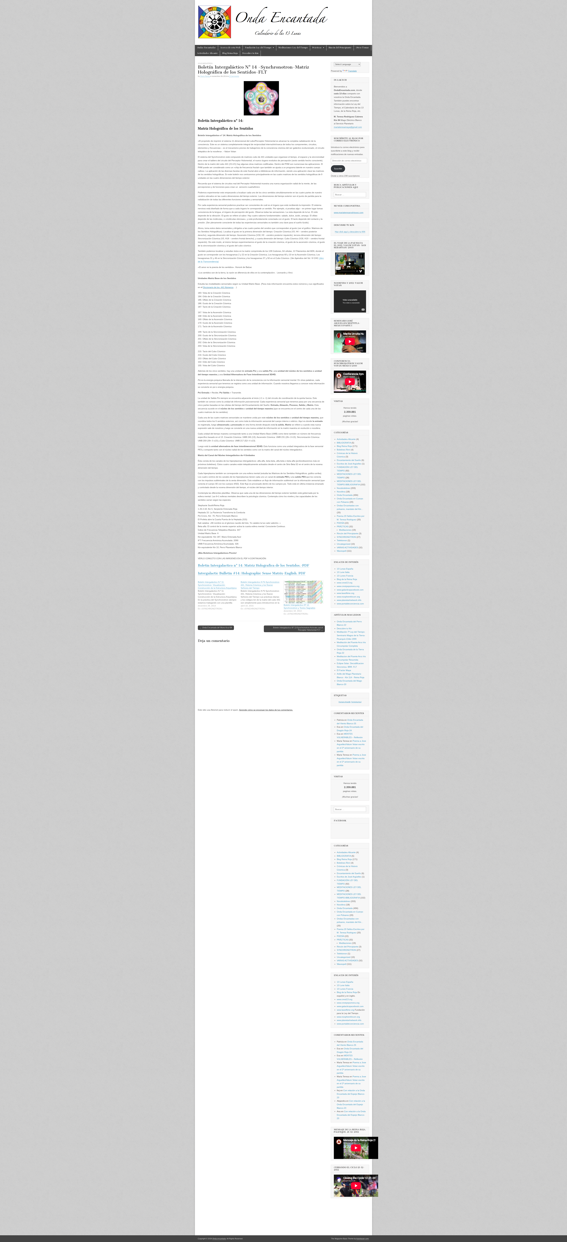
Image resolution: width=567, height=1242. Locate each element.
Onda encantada (219, 1239)
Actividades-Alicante (346, 439)
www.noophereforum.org (348, 597)
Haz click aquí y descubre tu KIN (350, 232)
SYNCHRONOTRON (205, 63)
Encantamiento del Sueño (349, 460)
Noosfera (341, 491)
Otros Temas (362, 47)
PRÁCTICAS (342, 526)
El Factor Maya (344, 670)
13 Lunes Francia (345, 576)
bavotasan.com (362, 1239)
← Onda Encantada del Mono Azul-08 (216, 628)
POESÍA (340, 523)
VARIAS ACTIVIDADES (347, 547)
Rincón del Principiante (340, 47)
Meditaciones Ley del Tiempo (293, 47)
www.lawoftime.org (345, 593)
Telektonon (342, 540)
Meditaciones (345, 530)
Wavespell (341, 551)
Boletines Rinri (343, 449)
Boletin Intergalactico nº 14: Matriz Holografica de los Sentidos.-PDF (253, 565)
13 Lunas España (345, 569)
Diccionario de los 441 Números (218, 287)
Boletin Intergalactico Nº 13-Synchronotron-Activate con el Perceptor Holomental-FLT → (298, 629)
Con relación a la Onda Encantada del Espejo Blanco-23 (351, 1094)
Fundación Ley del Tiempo (258, 47)
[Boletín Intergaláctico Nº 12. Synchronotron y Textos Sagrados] (304, 592)
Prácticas (317, 47)
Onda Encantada (345, 495)
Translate (352, 71)
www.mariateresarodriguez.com (348, 212)
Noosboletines (343, 488)
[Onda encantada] (263, 20)
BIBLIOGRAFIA (344, 443)
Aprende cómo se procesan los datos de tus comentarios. (266, 710)
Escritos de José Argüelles (349, 464)
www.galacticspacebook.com (350, 590)
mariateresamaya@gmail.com (348, 127)
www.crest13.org (344, 582)
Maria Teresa (205, 76)
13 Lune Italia (343, 572)
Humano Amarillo (345, 702)
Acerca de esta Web (230, 47)
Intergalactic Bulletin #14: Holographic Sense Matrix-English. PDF (252, 573)
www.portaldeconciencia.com (350, 603)
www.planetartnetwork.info (349, 600)
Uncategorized (343, 544)
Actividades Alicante (207, 53)
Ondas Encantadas (206, 47)
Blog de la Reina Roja (347, 579)
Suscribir (338, 168)
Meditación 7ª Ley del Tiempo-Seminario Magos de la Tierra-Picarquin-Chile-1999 (351, 635)
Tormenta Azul (356, 702)
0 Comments (234, 76)
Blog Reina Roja (230, 53)
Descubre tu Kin (250, 53)
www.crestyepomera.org (348, 586)
